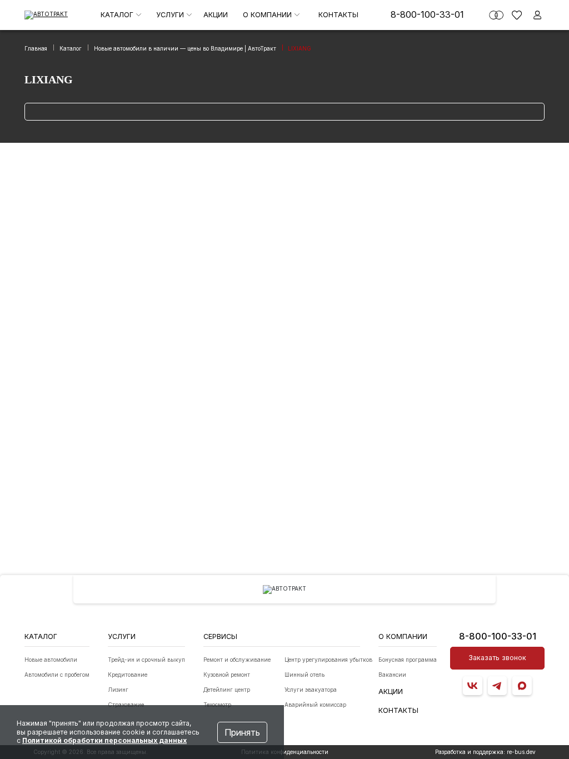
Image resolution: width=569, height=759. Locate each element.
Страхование (126, 704)
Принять (242, 732)
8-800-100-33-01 (427, 14)
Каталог (118, 15)
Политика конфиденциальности (284, 751)
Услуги (171, 15)
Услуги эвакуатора (310, 689)
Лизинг (118, 689)
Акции (215, 15)
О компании (268, 15)
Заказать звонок (497, 657)
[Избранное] (517, 15)
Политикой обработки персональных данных (104, 740)
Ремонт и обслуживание (237, 659)
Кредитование (127, 674)
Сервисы (220, 636)
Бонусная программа (407, 659)
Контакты (338, 15)
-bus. (521, 751)
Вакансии (392, 674)
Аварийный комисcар (315, 704)
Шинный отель (304, 674)
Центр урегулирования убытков (328, 659)
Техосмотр (217, 704)
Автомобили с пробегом (56, 674)
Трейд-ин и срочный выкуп (146, 659)
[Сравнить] (496, 15)
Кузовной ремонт (226, 674)
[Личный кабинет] (537, 15)
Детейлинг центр (226, 689)
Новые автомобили (50, 659)
